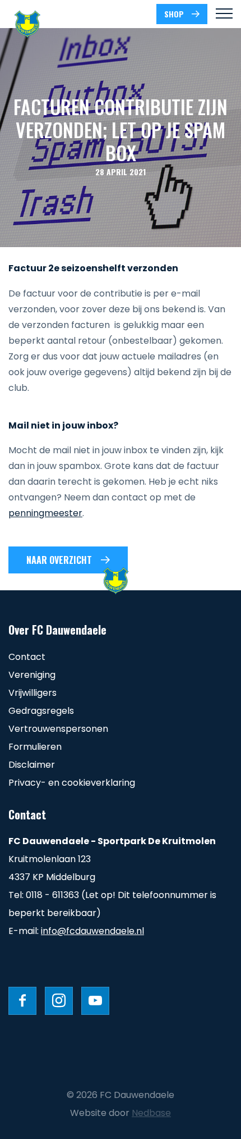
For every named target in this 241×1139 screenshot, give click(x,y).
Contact (26, 656)
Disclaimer (31, 764)
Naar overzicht (59, 560)
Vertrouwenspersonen (58, 728)
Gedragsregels (41, 710)
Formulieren (35, 746)
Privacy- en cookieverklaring (71, 782)
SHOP (174, 14)
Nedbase (151, 1112)
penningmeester (45, 513)
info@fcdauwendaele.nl (92, 930)
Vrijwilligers (32, 692)
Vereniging (31, 674)
